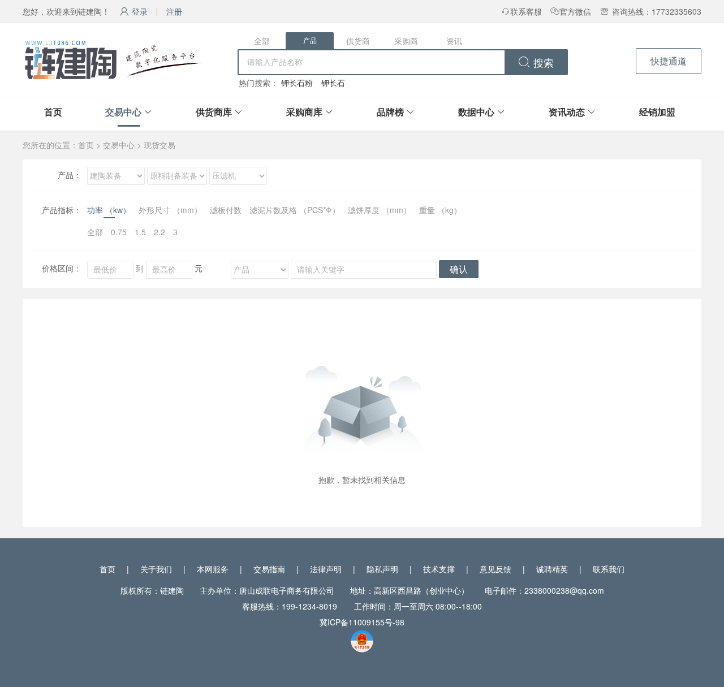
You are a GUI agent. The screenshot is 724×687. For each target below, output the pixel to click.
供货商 (358, 40)
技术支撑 (439, 568)
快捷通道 (668, 60)
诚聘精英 (552, 568)
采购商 (406, 40)
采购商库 (304, 111)
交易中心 (123, 111)
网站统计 (16, 680)
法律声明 (326, 568)
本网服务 (213, 568)
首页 (53, 111)
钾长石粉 (297, 82)
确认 (459, 269)
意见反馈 (495, 568)
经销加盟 (657, 111)
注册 (174, 11)
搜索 (542, 63)
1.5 (140, 231)
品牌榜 (390, 111)
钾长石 (333, 82)
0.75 (119, 231)
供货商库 (214, 111)
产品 (310, 41)
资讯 (454, 40)
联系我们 (608, 568)
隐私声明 (382, 568)
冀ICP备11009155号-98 (362, 622)
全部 (262, 40)
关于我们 (156, 568)
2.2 (159, 231)
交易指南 (269, 568)
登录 (140, 11)
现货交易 (159, 144)
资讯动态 (567, 111)
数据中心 (476, 111)
